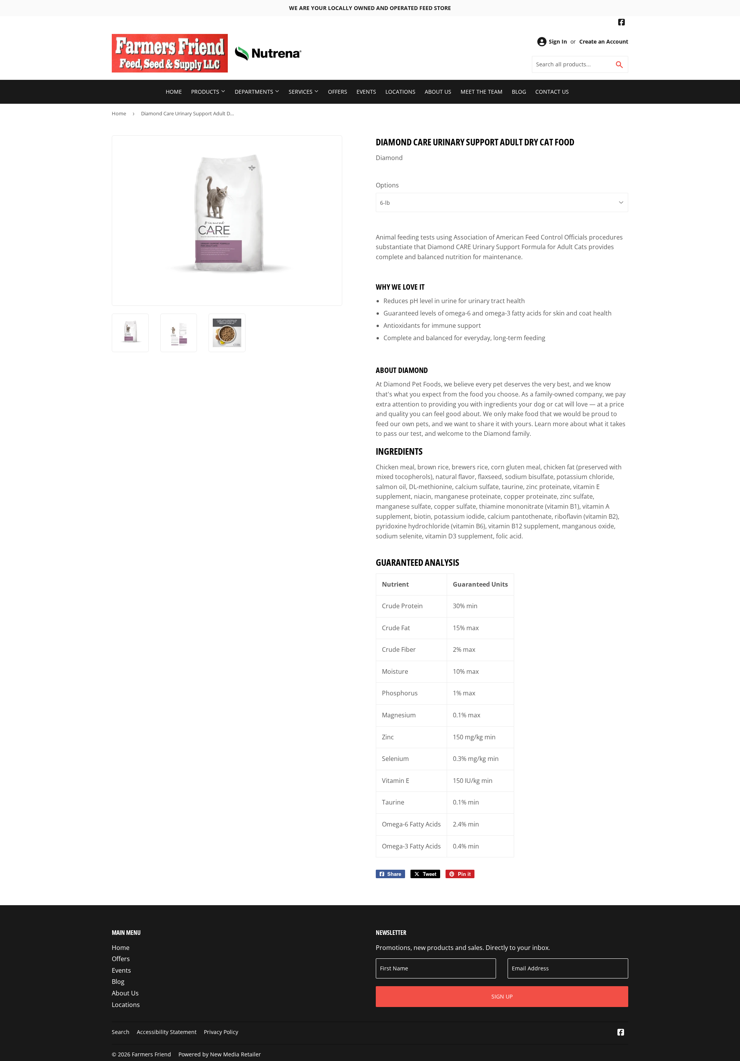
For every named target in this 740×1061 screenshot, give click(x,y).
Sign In (558, 41)
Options (387, 185)
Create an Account (603, 41)
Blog (519, 91)
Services (301, 91)
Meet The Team (482, 91)
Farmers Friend (151, 1054)
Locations (400, 91)
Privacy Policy (221, 1032)
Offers (337, 91)
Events (366, 91)
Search (121, 1032)
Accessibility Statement (167, 1032)
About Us (438, 91)
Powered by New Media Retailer (219, 1054)
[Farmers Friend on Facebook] (621, 23)
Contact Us (552, 91)
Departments (255, 91)
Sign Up (502, 996)
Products (206, 91)
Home (174, 91)
